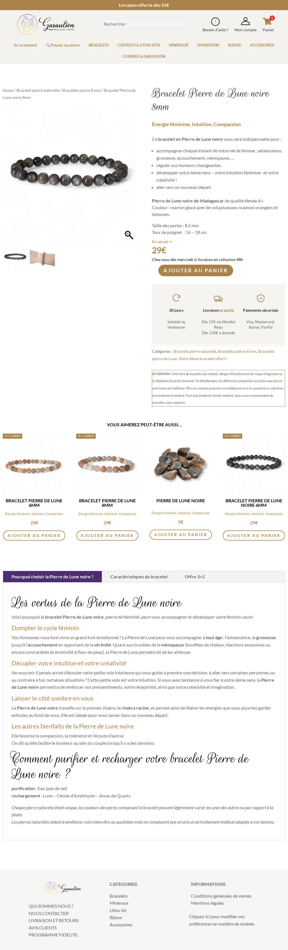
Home (8, 90)
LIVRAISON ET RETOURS (53, 920)
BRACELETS (99, 45)
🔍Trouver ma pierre (63, 45)
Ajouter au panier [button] (34, 535)
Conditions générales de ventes (221, 895)
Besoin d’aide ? (215, 29)
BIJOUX (234, 45)
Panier (268, 29)
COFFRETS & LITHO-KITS (139, 45)
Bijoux (116, 917)
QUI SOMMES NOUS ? (51, 906)
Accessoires (121, 924)
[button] (129, 178)
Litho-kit (118, 910)
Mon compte (245, 29)
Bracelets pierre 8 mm (81, 90)
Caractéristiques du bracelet (139, 576)
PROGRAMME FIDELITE (53, 934)
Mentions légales (207, 903)
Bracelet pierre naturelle (38, 90)
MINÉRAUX (178, 45)
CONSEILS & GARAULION (144, 56)
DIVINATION (208, 45)
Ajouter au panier (195, 270)
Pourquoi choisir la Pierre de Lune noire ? (52, 576)
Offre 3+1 (195, 576)
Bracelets (119, 895)
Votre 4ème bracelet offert (202, 358)
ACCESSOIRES (262, 45)
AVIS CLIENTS (43, 927)
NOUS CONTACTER (49, 913)
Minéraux (119, 903)
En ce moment (25, 45)
